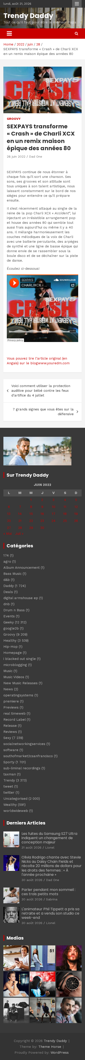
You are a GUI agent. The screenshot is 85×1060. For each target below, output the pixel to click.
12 (76, 507)
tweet (8, 786)
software (10, 750)
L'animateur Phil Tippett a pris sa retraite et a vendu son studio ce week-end (50, 913)
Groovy (14, 118)
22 (31, 521)
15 (31, 514)
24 (53, 521)
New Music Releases (20, 683)
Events (9, 616)
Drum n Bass (14, 610)
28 (20, 528)
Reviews (10, 732)
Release (10, 726)
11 (65, 507)
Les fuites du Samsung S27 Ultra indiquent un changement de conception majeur (49, 838)
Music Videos (13, 677)
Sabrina (51, 899)
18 (65, 514)
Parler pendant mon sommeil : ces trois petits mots (48, 892)
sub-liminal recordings (21, 768)
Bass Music (12, 574)
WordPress (60, 1053)
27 (9, 528)
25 (65, 521)
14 (20, 514)
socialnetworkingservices (24, 744)
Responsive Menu (77, 4)
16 (42, 514)
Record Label (14, 720)
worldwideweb (15, 811)
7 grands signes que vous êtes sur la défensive (43, 411)
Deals (8, 592)
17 (53, 514)
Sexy (7, 738)
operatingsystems (18, 695)
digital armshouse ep (20, 598)
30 (42, 528)
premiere (11, 701)
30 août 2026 (32, 880)
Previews (11, 707)
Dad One (35, 156)
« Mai (7, 534)
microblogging (15, 665)
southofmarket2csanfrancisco (28, 756)
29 (31, 528)
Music (7, 671)
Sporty (9, 762)
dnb (6, 604)
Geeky (8, 622)
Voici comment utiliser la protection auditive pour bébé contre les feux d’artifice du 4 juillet (40, 390)
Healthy (10, 641)
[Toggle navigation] (9, 33)
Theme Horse (49, 1047)
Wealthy (10, 805)
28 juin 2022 (16, 156)
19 (76, 514)
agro (7, 561)
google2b (11, 628)
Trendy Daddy (28, 15)
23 (42, 521)
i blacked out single (19, 659)
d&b (6, 580)
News (8, 689)
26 (76, 521)
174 (6, 555)
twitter (9, 792)
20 (9, 521)
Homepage (12, 653)
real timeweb (14, 713)
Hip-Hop (10, 647)
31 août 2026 (31, 847)
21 (20, 521)
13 (8, 514)
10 (53, 507)
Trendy (9, 780)
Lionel (49, 847)
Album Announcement (21, 568)
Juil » (19, 534)
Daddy (8, 586)
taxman (9, 774)
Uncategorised (15, 799)
